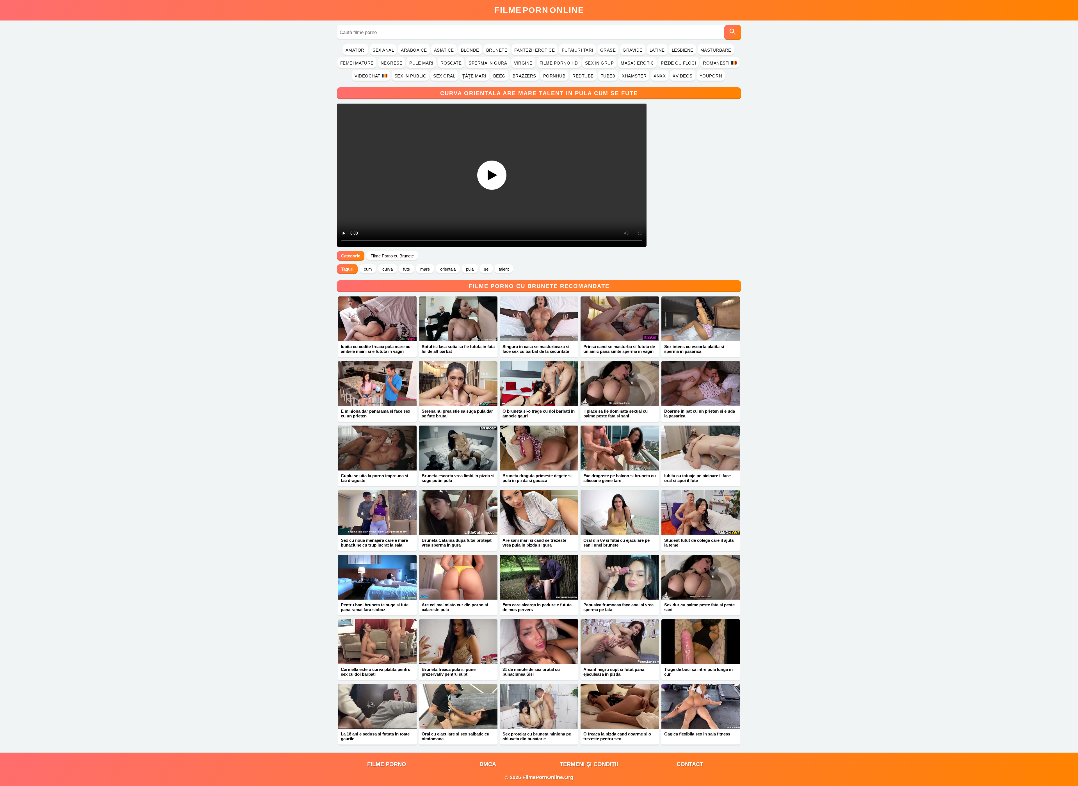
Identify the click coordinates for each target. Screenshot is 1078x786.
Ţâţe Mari (474, 76)
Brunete (497, 50)
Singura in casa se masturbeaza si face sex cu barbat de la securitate (536, 349)
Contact (690, 764)
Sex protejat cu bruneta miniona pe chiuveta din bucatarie (537, 736)
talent (504, 269)
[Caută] (732, 32)
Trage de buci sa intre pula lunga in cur (698, 672)
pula (470, 269)
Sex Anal (383, 50)
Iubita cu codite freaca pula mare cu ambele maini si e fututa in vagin (375, 349)
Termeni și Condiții (589, 764)
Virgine (523, 63)
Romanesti (716, 63)
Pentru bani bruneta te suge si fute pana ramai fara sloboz (374, 607)
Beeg (499, 76)
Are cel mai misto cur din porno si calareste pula (455, 607)
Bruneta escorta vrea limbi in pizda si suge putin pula (458, 478)
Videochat (367, 76)
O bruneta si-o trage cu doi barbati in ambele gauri (539, 413)
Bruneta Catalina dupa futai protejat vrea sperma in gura (457, 542)
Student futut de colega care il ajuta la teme (699, 542)
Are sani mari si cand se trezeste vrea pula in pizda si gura (534, 542)
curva (387, 269)
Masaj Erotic (637, 63)
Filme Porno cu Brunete (392, 255)
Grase (608, 50)
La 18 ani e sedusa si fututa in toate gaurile (375, 736)
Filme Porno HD (559, 63)
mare (425, 269)
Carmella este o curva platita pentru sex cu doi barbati (375, 672)
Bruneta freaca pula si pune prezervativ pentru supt (449, 672)
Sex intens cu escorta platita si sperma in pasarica (694, 349)
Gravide (633, 50)
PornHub (554, 76)
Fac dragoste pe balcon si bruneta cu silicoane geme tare (619, 478)
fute (406, 269)
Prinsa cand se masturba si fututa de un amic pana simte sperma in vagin (619, 349)
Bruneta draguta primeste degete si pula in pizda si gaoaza (537, 478)
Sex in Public (410, 76)
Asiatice (444, 50)
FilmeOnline (539, 10)
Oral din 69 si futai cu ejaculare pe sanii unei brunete (616, 542)
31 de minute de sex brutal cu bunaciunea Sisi (531, 672)
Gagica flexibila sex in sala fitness (697, 734)
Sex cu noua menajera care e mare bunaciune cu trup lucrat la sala (374, 542)
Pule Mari (421, 63)
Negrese (392, 63)
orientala (448, 269)
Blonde (470, 50)
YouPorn (711, 76)
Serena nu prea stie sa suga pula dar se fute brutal (457, 413)
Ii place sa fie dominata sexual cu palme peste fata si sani (615, 413)
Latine (657, 50)
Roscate (451, 63)
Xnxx (660, 76)
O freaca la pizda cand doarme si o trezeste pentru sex (617, 736)
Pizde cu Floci (678, 63)
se (486, 269)
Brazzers (524, 76)
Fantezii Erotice (534, 50)
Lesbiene (682, 50)
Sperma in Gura (488, 63)
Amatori (356, 50)
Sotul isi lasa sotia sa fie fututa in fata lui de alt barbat (458, 349)
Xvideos (683, 76)
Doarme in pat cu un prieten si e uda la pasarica (699, 413)
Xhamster (634, 76)
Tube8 (608, 76)
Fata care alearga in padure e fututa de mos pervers (537, 607)
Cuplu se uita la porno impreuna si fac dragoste (374, 478)
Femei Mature (357, 63)
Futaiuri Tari (577, 50)
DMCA (487, 764)
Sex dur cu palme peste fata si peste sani (699, 607)
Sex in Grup (599, 63)
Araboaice (414, 50)
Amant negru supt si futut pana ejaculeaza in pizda (613, 672)
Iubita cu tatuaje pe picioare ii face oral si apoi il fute (697, 478)
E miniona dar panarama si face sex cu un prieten (375, 413)
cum (368, 269)
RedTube (583, 76)
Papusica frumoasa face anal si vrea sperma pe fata (618, 607)
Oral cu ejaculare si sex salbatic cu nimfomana (455, 736)
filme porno (386, 764)
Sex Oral (444, 76)
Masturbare (715, 50)
